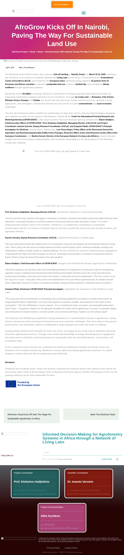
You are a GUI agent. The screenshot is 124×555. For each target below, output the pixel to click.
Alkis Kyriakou (50, 515)
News (21, 68)
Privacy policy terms (64, 459)
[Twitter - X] (23, 455)
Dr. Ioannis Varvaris (80, 481)
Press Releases (29, 68)
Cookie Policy (71, 548)
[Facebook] (18, 455)
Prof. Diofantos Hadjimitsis (31, 481)
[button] (83, 13)
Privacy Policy (53, 548)
